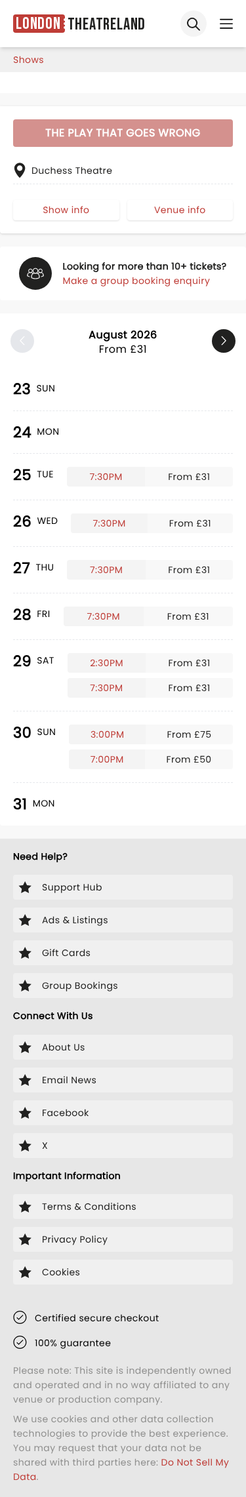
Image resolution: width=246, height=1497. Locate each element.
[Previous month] (22, 341)
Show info (66, 209)
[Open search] (193, 23)
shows (28, 59)
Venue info (180, 209)
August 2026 (123, 342)
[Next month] (224, 341)
